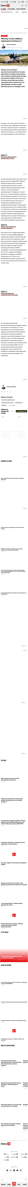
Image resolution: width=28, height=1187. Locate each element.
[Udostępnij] (25, 1179)
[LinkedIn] (14, 1170)
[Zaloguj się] (22, 5)
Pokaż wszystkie (12, 405)
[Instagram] (20, 1170)
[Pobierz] (21, 47)
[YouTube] (17, 1170)
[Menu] (26, 5)
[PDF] (10, 391)
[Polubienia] (2, 1180)
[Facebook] (7, 1170)
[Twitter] (10, 1170)
